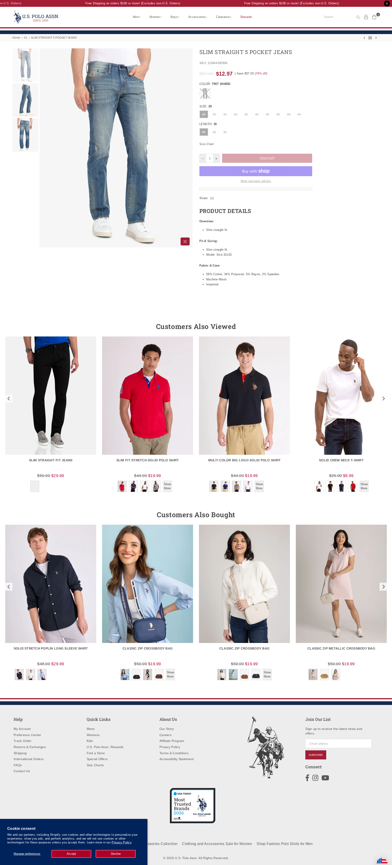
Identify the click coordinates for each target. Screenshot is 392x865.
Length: (208, 124)
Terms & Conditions (174, 753)
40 (299, 114)
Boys (174, 17)
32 (235, 114)
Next (189, 148)
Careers (165, 735)
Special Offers (97, 759)
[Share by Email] (212, 198)
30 (214, 114)
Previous (43, 148)
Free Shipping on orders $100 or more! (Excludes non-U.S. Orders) (123, 3)
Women (154, 17)
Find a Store (96, 753)
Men (136, 17)
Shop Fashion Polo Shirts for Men (285, 844)
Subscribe (316, 755)
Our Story (166, 729)
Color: (214, 84)
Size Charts (95, 765)
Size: (205, 106)
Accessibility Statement (176, 759)
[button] (8, 398)
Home (16, 37)
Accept (71, 853)
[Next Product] (376, 38)
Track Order (23, 741)
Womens (93, 735)
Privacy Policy (122, 842)
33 (246, 114)
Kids (90, 741)
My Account (22, 729)
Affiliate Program (171, 741)
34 (257, 114)
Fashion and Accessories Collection (147, 844)
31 (25, 37)
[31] (370, 38)
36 (278, 114)
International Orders (29, 759)
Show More (167, 486)
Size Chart (206, 144)
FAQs (18, 765)
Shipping (20, 753)
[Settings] (366, 16)
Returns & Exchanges (30, 747)
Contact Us (22, 771)
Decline (116, 853)
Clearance (223, 17)
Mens (91, 729)
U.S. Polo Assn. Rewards (105, 747)
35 (267, 114)
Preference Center (27, 735)
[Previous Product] (364, 38)
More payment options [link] (256, 181)
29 (204, 114)
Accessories (196, 17)
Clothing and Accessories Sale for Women (217, 844)
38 (288, 114)
